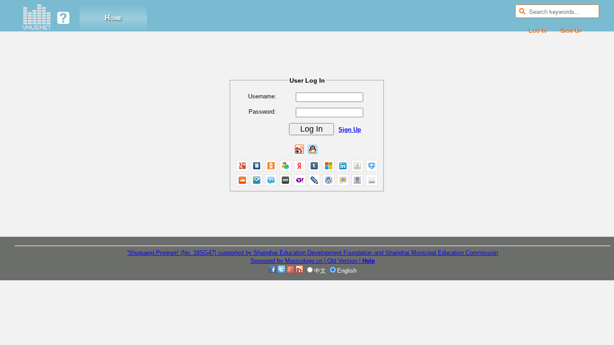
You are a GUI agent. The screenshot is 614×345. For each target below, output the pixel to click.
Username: (262, 96)
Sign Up (571, 30)
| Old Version (340, 260)
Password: (262, 111)
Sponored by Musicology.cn (287, 260)
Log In (538, 30)
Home (113, 18)
